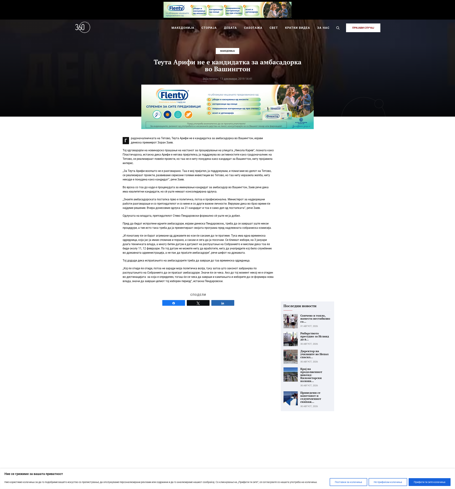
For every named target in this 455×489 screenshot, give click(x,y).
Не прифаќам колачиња (388, 482)
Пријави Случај (363, 27)
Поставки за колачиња (348, 482)
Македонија (227, 51)
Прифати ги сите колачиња (429, 482)
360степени (210, 79)
